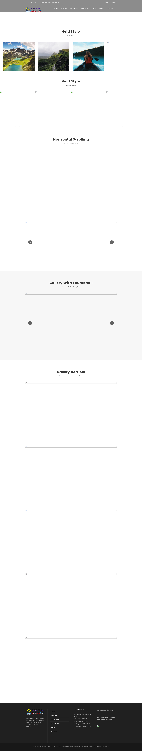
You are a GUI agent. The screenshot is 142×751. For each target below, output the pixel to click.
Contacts (110, 8)
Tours (94, 8)
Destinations (85, 8)
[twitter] (97, 3)
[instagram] (100, 3)
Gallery (101, 8)
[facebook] (94, 3)
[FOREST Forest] (71, 242)
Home (56, 8)
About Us (64, 8)
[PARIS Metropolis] (71, 323)
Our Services (74, 8)
